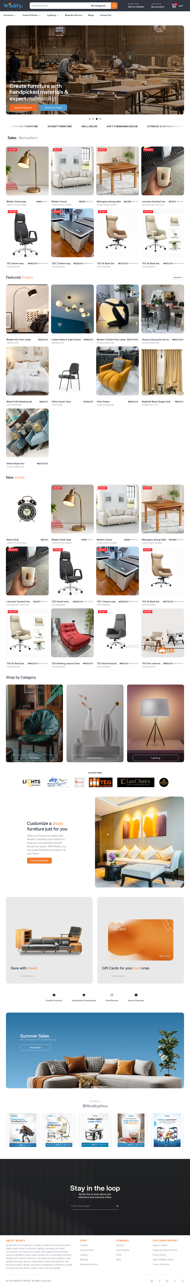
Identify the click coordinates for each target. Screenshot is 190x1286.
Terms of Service (161, 1264)
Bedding (84, 1259)
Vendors (120, 1245)
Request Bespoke (39, 860)
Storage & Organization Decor (121, 126)
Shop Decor (20, 107)
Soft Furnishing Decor (75, 126)
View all (178, 277)
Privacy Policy (159, 1254)
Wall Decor (42, 126)
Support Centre (160, 1245)
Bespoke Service (73, 15)
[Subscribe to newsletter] (117, 1206)
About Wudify (122, 1250)
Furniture (8, 15)
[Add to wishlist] (44, 151)
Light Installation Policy (163, 1259)
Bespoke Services (89, 1264)
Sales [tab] (12, 138)
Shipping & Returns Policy (165, 1250)
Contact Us (105, 15)
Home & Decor (30, 15)
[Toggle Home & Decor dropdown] (39, 15)
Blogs (91, 15)
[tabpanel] (95, 205)
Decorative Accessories (168, 126)
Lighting (51, 15)
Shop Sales (35, 1047)
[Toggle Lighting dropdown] (57, 15)
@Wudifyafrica (95, 1106)
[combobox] (100, 5)
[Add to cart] (44, 191)
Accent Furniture (12, 126)
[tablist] (22, 138)
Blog (118, 1259)
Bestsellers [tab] (28, 138)
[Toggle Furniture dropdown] (15, 15)
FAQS (118, 1254)
